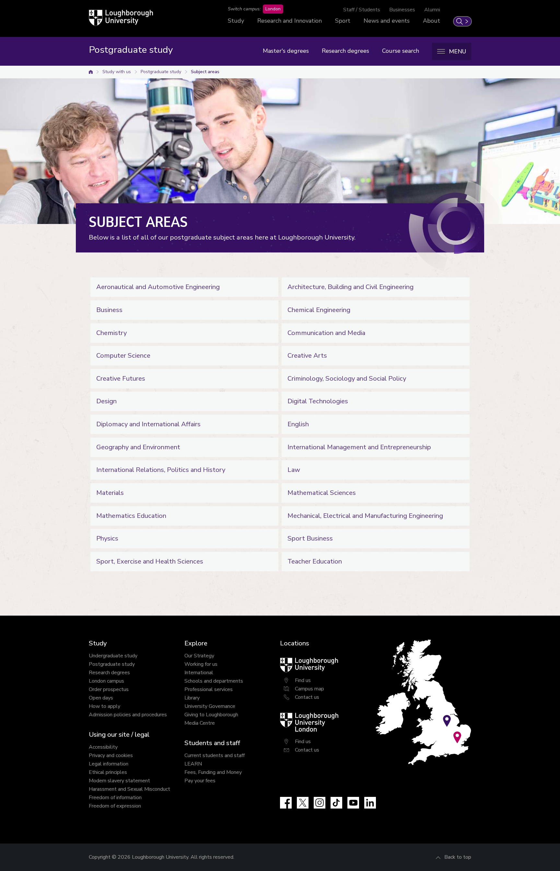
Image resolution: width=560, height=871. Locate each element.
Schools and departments (213, 681)
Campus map (309, 688)
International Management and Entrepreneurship (359, 447)
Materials (110, 492)
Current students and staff (214, 755)
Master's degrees (286, 51)
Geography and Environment (138, 447)
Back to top (457, 857)
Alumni (432, 9)
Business (109, 310)
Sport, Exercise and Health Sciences (149, 561)
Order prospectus (109, 689)
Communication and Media (326, 333)
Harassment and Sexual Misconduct (129, 789)
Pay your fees (200, 780)
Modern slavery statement (119, 780)
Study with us (116, 72)
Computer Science (123, 355)
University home (91, 72)
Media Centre (199, 723)
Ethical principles (108, 772)
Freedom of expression (115, 806)
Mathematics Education (131, 515)
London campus (106, 681)
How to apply (104, 706)
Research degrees (345, 51)
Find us (303, 680)
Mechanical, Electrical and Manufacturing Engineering (365, 515)
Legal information (108, 763)
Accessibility (103, 747)
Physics (107, 538)
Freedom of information (115, 797)
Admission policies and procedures (128, 714)
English (298, 424)
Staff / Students (361, 9)
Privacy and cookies (111, 755)
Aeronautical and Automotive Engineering (158, 287)
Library (192, 697)
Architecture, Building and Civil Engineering (350, 287)
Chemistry (111, 333)
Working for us (200, 664)
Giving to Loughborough (211, 714)
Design (106, 401)
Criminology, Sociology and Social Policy (346, 378)
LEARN (193, 763)
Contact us (307, 697)
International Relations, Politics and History (160, 469)
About (431, 21)
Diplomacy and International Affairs (148, 424)
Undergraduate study (113, 655)
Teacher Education (314, 561)
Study (236, 21)
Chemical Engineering (318, 310)
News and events (387, 21)
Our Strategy (199, 655)
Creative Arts (307, 355)
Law (293, 469)
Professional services (208, 689)
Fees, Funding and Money (213, 772)
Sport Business (310, 538)
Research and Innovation (289, 21)
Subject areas (205, 72)
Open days (101, 697)
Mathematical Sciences (321, 492)
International (198, 672)
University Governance (209, 706)
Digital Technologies (317, 401)
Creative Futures (120, 378)
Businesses (402, 9)
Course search (400, 51)
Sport (342, 21)
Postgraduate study (161, 72)
